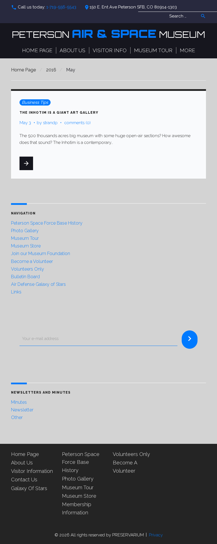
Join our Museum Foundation (40, 253)
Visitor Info (110, 50)
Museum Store (26, 246)
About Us (72, 50)
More (187, 50)
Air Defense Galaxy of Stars (38, 284)
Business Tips (35, 102)
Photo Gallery (25, 230)
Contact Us (24, 479)
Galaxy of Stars (29, 488)
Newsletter (22, 410)
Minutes (19, 402)
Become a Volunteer (32, 261)
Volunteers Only (27, 269)
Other (17, 417)
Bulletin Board (25, 276)
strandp (50, 122)
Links (16, 292)
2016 (51, 70)
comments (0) (77, 122)
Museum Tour (153, 50)
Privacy (156, 535)
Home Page (37, 50)
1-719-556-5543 (61, 7)
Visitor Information (32, 471)
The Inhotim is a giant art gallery (58, 113)
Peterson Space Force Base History (47, 223)
